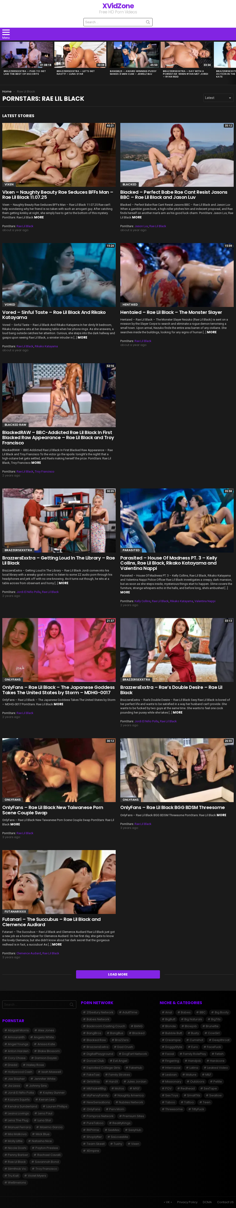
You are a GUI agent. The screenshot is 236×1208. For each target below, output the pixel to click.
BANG (138, 1026)
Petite (217, 1081)
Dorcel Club (95, 1061)
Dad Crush (125, 1047)
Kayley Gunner (54, 1092)
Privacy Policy (187, 1202)
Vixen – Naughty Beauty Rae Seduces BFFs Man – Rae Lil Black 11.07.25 (57, 195)
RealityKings (121, 1123)
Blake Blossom (49, 1051)
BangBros (94, 1033)
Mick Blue (43, 1134)
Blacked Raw (15, 425)
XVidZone (118, 6)
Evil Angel (120, 1061)
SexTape (210, 1088)
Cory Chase (17, 1058)
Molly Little (15, 1141)
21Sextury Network (100, 1012)
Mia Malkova (17, 1134)
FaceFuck (214, 1047)
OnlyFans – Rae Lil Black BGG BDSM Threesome (172, 807)
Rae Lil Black (25, 226)
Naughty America (131, 1095)
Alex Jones (46, 1030)
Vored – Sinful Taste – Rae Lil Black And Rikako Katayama (54, 315)
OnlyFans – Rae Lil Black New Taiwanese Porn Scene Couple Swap (52, 810)
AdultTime (129, 1012)
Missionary (173, 1081)
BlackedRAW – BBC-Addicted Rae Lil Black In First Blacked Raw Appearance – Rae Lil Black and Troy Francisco (58, 437)
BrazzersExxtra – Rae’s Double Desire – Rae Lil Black (171, 690)
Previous (2, 62)
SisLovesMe (119, 1137)
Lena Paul (45, 1113)
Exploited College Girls (103, 1067)
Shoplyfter (94, 1137)
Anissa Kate (46, 1044)
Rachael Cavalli (49, 1155)
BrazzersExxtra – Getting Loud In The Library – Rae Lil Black (58, 560)
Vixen (9, 184)
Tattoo (189, 1102)
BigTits (216, 1019)
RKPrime (93, 1130)
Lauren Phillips (56, 1106)
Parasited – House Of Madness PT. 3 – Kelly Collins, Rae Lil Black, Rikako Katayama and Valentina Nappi (168, 563)
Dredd (12, 1065)
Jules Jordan (136, 1081)
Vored (10, 304)
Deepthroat (221, 1040)
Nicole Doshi (17, 1148)
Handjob (194, 1061)
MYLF (136, 1088)
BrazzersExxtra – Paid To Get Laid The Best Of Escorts (25, 72)
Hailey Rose (35, 1065)
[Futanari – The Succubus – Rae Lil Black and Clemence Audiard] (59, 882)
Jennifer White (45, 1079)
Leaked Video (217, 1067)
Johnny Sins (38, 1085)
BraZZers (122, 1040)
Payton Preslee (46, 1148)
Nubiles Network (131, 1102)
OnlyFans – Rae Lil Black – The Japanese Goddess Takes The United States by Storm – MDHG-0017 (58, 690)
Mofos (119, 1088)
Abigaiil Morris (18, 1030)
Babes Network (98, 1019)
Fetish (219, 1054)
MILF (208, 1074)
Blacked (129, 184)
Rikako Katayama (46, 346)
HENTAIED (130, 304)
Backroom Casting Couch (106, 1026)
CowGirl (214, 1033)
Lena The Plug (18, 1120)
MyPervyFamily (98, 1095)
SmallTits (193, 1095)
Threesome (174, 1109)
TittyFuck (198, 1109)
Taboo (170, 1102)
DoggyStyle (173, 1047)
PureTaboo (95, 1123)
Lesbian (171, 1074)
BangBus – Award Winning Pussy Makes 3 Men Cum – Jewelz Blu (133, 72)
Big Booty (222, 1012)
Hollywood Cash (20, 1072)
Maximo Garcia (51, 1127)
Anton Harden (18, 1051)
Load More (118, 974)
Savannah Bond (47, 1162)
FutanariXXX (15, 911)
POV (168, 1088)
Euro (194, 1047)
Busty (195, 1033)
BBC (203, 1012)
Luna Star (44, 1120)
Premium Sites (133, 1116)
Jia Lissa (14, 1085)
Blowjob (191, 1026)
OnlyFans (13, 679)
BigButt (170, 1019)
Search (148, 23)
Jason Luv (141, 226)
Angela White (44, 1037)
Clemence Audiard (29, 953)
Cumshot (196, 1040)
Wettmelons (17, 1182)
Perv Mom (116, 1109)
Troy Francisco (44, 471)
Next (233, 62)
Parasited (131, 550)
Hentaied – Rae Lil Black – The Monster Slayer (171, 312)
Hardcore (217, 1061)
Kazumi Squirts (19, 1099)
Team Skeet (96, 1144)
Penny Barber (18, 1155)
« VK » (168, 1202)
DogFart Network (134, 1054)
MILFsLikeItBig (96, 1088)
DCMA (207, 1202)
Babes (186, 1012)
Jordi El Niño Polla (29, 592)
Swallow (215, 1095)
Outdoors (197, 1081)
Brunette (212, 1026)
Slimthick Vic (17, 1168)
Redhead (188, 1088)
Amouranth (16, 1037)
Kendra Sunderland (22, 1106)
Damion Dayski (46, 1058)
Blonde (170, 1026)
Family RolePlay (194, 1054)
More (39, 217)
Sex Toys (171, 1095)
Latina (193, 1067)
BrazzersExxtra (18, 550)
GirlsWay (93, 1081)
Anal (168, 1012)
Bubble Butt (173, 1033)
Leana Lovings (18, 1113)
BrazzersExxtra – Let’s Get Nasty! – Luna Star (76, 72)
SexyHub (134, 1130)
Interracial (172, 1067)
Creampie (173, 1040)
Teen (206, 1102)
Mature (191, 1074)
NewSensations (98, 1102)
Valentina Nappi (205, 601)
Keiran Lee (47, 1099)
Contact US (225, 1202)
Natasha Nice (42, 1141)
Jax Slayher (16, 1079)
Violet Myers (37, 1175)
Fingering (172, 1061)
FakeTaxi (93, 1074)
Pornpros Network (100, 1116)
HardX (113, 1081)
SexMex (113, 1130)
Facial (169, 1054)
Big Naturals (193, 1019)
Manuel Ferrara (19, 1127)
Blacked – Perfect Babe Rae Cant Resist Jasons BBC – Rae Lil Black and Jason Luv (173, 195)
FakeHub (135, 1067)
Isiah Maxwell (51, 1072)
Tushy (118, 1144)
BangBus (116, 1033)
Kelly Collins (142, 601)
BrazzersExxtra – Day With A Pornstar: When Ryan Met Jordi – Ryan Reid (185, 73)
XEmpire (93, 1150)
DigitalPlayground (100, 1054)
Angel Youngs (18, 1044)
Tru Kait (13, 1175)
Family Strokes (119, 1074)
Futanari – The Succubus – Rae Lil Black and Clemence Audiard (51, 922)
